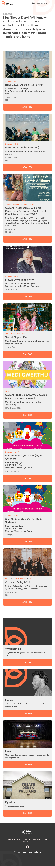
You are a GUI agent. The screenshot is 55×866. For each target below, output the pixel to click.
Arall (8, 579)
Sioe (16, 81)
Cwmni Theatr (12, 204)
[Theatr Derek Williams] (7, 3)
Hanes (9, 700)
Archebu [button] (27, 602)
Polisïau (27, 839)
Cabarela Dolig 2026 (18, 582)
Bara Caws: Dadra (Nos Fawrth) (25, 85)
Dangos (27, 297)
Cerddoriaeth (19, 579)
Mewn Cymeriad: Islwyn (19, 280)
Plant (32, 204)
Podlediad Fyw (12, 334)
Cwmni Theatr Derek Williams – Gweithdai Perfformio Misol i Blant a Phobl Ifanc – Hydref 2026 (26, 211)
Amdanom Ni (13, 649)
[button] (51, 3)
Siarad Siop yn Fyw (16, 337)
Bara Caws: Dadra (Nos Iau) (22, 147)
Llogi (8, 751)
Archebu (27, 107)
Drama (8, 81)
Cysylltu (10, 802)
